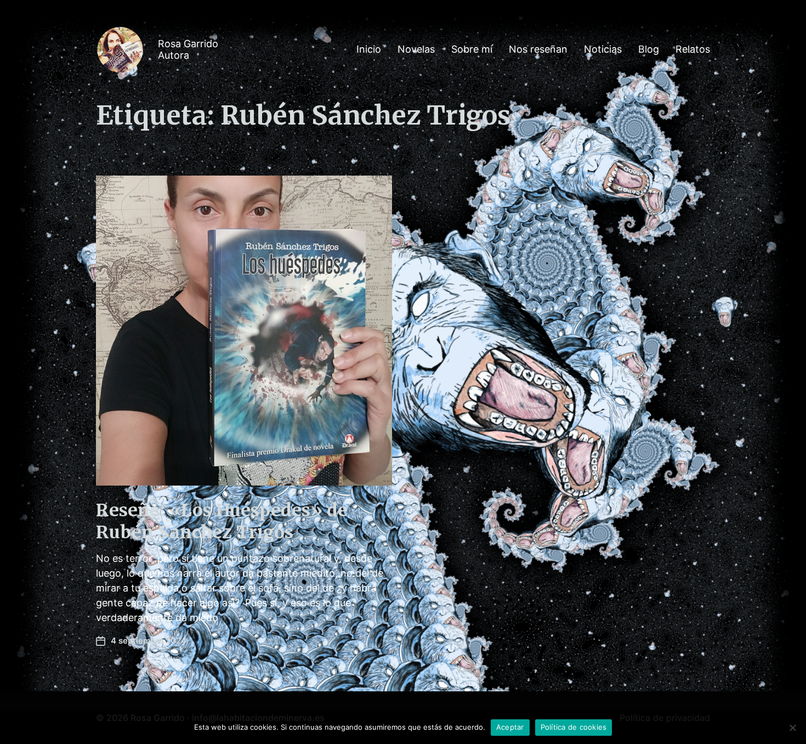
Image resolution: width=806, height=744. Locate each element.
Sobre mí (471, 49)
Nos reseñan (538, 49)
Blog (648, 49)
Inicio (368, 49)
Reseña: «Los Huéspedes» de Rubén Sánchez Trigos (222, 521)
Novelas (416, 49)
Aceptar (510, 727)
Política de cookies (574, 727)
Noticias (603, 49)
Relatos (693, 49)
